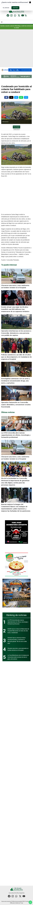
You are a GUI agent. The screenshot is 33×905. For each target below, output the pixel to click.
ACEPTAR (15, 7)
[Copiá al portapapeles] (26, 97)
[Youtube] (22, 15)
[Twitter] (19, 15)
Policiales (16, 127)
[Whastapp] (15, 15)
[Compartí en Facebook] (6, 97)
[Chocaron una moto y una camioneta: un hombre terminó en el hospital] (16, 276)
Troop (21, 903)
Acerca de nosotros (6, 901)
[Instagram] (11, 15)
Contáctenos (28, 901)
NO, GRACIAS (6, 7)
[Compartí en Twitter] (11, 97)
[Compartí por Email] (16, 97)
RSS (24, 901)
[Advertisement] (16, 49)
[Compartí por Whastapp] (21, 97)
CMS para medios (14, 903)
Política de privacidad (17, 901)
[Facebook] (8, 15)
